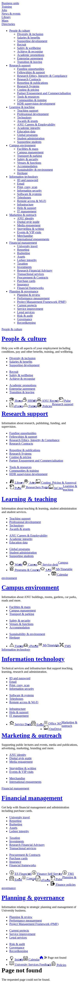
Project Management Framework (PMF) (41, 301)
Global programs (27, 135)
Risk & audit (25, 315)
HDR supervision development (36, 103)
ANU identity (25, 218)
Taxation (22, 263)
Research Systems (28, 86)
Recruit (21, 44)
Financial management (23, 242)
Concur (31, 878)
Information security (29, 190)
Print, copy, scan (27, 187)
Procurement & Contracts (32, 277)
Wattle (18, 564)
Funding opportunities (30, 69)
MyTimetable (63, 569)
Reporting (23, 249)
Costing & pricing (28, 89)
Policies (47, 406)
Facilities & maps (27, 148)
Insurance (23, 284)
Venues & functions (29, 162)
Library (6, 17)
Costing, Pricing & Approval (58, 482)
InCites (58, 488)
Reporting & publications (32, 82)
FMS (67, 646)
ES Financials (23, 873)
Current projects (27, 305)
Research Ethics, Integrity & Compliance (42, 75)
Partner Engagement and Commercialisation (44, 93)
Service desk (50, 564)
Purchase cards (26, 281)
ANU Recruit (50, 400)
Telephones (24, 197)
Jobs (4, 10)
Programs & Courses (27, 570)
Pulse (67, 400)
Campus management (30, 152)
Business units (10, 3)
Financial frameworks (30, 288)
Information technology (23, 176)
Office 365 (55, 723)
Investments (24, 267)
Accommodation (27, 166)
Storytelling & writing (30, 228)
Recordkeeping (26, 322)
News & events (11, 13)
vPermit (33, 646)
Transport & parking (29, 155)
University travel (27, 246)
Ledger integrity (27, 260)
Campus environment (22, 145)
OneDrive (54, 729)
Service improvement (30, 308)
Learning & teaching (22, 107)
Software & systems (29, 194)
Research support (19, 65)
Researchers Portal (37, 487)
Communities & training (32, 100)
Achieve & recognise (30, 51)
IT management (26, 211)
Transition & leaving (29, 62)
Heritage (22, 173)
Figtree (32, 406)
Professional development (33, 114)
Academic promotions (30, 55)
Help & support (26, 208)
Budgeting (23, 253)
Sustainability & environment (35, 169)
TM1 (70, 873)
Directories (8, 24)
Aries (32, 482)
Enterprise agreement (30, 58)
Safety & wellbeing (29, 48)
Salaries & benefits (28, 37)
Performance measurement (33, 298)
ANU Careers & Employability (36, 124)
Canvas (32, 564)
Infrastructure (25, 204)
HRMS (32, 400)
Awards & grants (27, 121)
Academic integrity (28, 128)
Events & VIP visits (29, 232)
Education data (26, 131)
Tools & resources (28, 96)
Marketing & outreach (22, 215)
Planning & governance (23, 291)
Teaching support (27, 110)
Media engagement (28, 225)
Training (7, 6)
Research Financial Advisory (34, 270)
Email (20, 183)
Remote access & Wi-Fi (31, 201)
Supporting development (32, 41)
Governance (24, 319)
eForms (18, 406)
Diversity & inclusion (30, 34)
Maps (5, 20)
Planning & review (28, 295)
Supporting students (29, 142)
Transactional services (30, 274)
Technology (24, 117)
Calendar (62, 574)
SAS (48, 570)
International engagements (33, 239)
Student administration (30, 138)
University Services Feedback (32, 964)
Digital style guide (28, 221)
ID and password (27, 180)
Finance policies (65, 884)
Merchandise (25, 235)
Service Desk (22, 724)
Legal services (26, 312)
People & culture (19, 30)
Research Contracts (29, 79)
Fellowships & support (31, 72)
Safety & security (27, 159)
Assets (21, 256)
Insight (18, 959)
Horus (18, 400)
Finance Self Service (49, 873)
